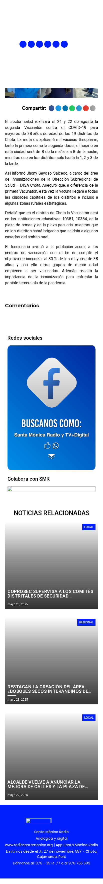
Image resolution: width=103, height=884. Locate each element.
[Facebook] (23, 44)
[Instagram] (39, 44)
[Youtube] (56, 44)
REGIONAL (86, 622)
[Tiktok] (64, 44)
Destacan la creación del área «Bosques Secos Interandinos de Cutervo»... (48, 691)
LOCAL (89, 527)
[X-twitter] (47, 44)
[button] (95, 44)
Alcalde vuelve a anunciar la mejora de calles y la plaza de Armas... (46, 786)
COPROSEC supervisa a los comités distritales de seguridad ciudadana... (50, 596)
